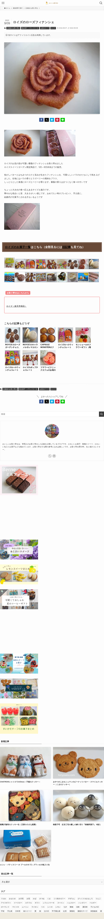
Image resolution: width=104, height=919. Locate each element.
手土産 (9, 911)
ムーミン (25, 907)
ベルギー (93, 903)
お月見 (21, 899)
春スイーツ (27, 911)
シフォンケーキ (48, 903)
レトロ (50, 907)
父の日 (46, 911)
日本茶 (17, 911)
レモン (58, 907)
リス (43, 907)
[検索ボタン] (101, 3)
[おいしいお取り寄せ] (52, 3)
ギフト (37, 903)
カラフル (28, 903)
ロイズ (53, 28)
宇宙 (2, 911)
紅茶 (65, 911)
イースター (18, 903)
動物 (71, 907)
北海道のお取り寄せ (13, 28)
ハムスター (71, 903)
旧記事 (66, 247)
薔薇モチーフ (83, 911)
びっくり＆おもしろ (85, 899)
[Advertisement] (52, 517)
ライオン (35, 907)
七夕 (65, 907)
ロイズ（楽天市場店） (16, 306)
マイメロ (15, 907)
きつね (41, 899)
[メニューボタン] (3, 3)
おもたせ (12, 899)
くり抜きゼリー (59, 899)
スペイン (60, 903)
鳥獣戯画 (94, 911)
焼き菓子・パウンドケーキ (30, 28)
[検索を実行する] (101, 414)
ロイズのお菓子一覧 (18, 247)
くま (49, 899)
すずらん (71, 899)
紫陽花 (72, 911)
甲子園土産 (56, 911)
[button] (41, 120)
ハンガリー (82, 903)
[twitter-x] (49, 456)
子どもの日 (95, 907)
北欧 (78, 907)
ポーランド (5, 907)
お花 (28, 899)
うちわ (3, 899)
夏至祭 (85, 907)
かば (34, 899)
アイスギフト (6, 903)
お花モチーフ (45, 28)
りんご (98, 899)
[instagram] (54, 456)
